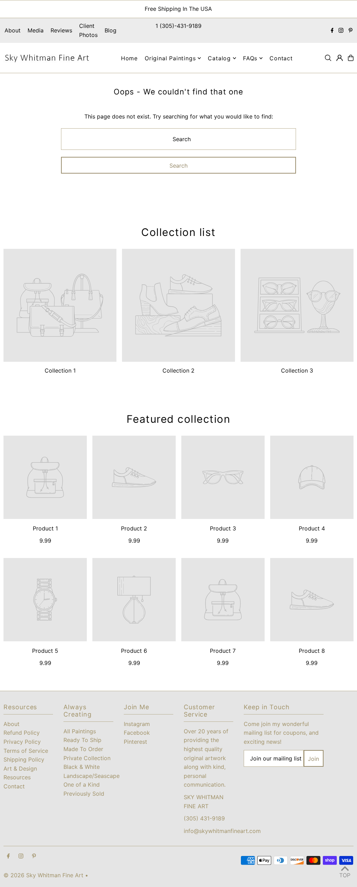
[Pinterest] (350, 30)
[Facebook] (332, 30)
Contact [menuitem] (281, 58)
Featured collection (179, 419)
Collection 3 (297, 370)
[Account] (339, 58)
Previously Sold (83, 793)
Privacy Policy (22, 741)
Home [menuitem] (129, 58)
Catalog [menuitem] (219, 58)
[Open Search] (328, 58)
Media (36, 30)
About (13, 30)
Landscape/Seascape (91, 775)
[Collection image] (59, 305)
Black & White (81, 766)
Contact (14, 786)
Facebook (137, 732)
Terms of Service (25, 750)
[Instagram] (341, 30)
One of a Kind (81, 784)
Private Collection (87, 758)
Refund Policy (21, 732)
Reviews (61, 30)
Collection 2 (178, 370)
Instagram (137, 723)
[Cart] (351, 58)
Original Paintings (170, 58)
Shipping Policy (23, 759)
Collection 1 (60, 370)
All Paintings (79, 731)
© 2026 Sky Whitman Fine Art (43, 875)
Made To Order (83, 748)
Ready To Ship (82, 739)
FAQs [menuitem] (250, 58)
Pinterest (135, 741)
